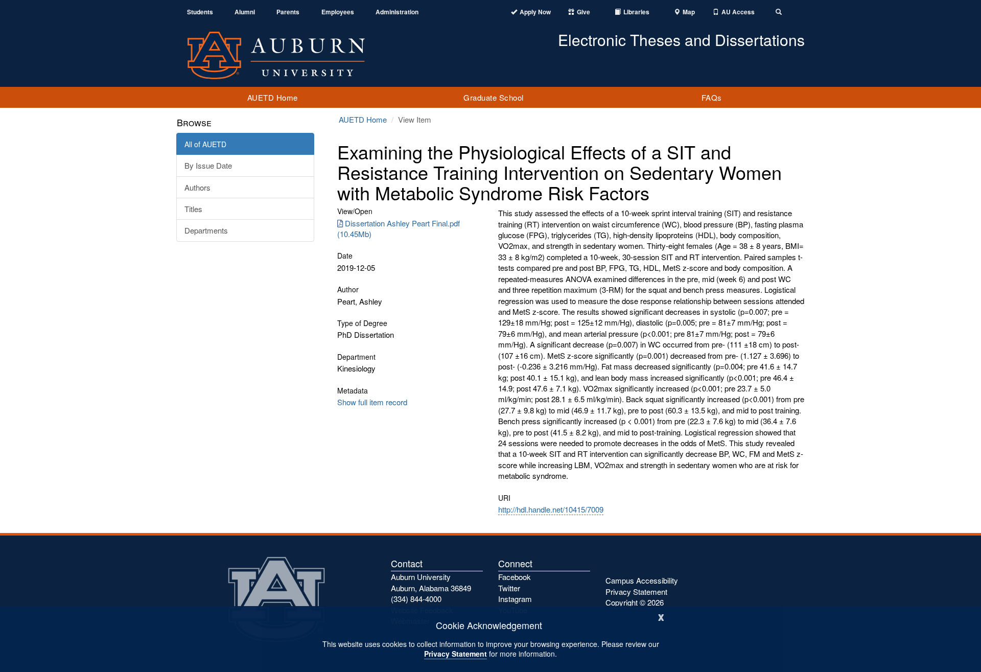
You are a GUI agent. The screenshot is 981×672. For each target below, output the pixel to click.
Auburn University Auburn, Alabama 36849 (431, 582)
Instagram (515, 598)
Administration (397, 12)
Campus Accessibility (641, 580)
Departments (206, 230)
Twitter (509, 588)
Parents (287, 12)
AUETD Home (272, 97)
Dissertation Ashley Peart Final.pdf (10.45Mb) (398, 228)
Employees (337, 12)
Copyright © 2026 (634, 602)
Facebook (514, 576)
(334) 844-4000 (416, 598)
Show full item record (372, 402)
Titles (193, 208)
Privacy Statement (455, 653)
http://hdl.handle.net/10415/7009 (550, 509)
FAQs (712, 97)
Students (200, 12)
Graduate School (493, 97)
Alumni (245, 12)
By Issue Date (208, 165)
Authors (197, 187)
